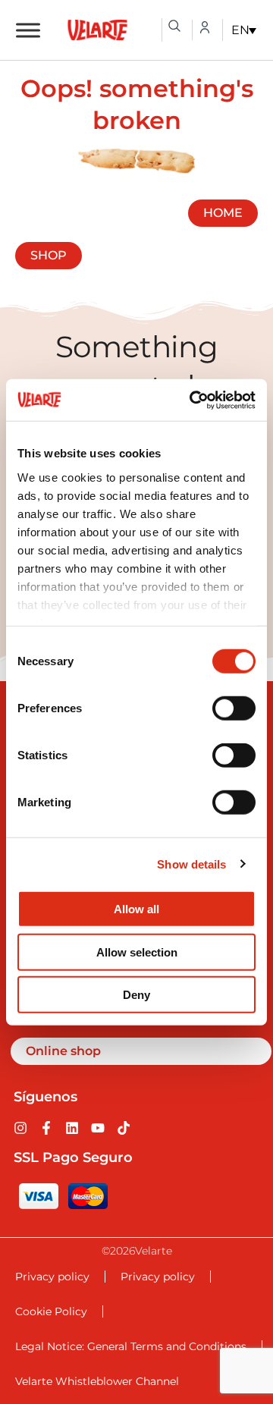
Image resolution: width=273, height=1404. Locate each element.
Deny (136, 994)
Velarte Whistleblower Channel (97, 1381)
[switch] (234, 708)
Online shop (63, 1051)
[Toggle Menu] (28, 30)
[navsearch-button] (174, 26)
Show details (191, 863)
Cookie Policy (51, 1311)
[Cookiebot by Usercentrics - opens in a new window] (193, 400)
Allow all (136, 909)
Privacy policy (52, 1276)
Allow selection (136, 951)
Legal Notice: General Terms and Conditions (130, 1346)
